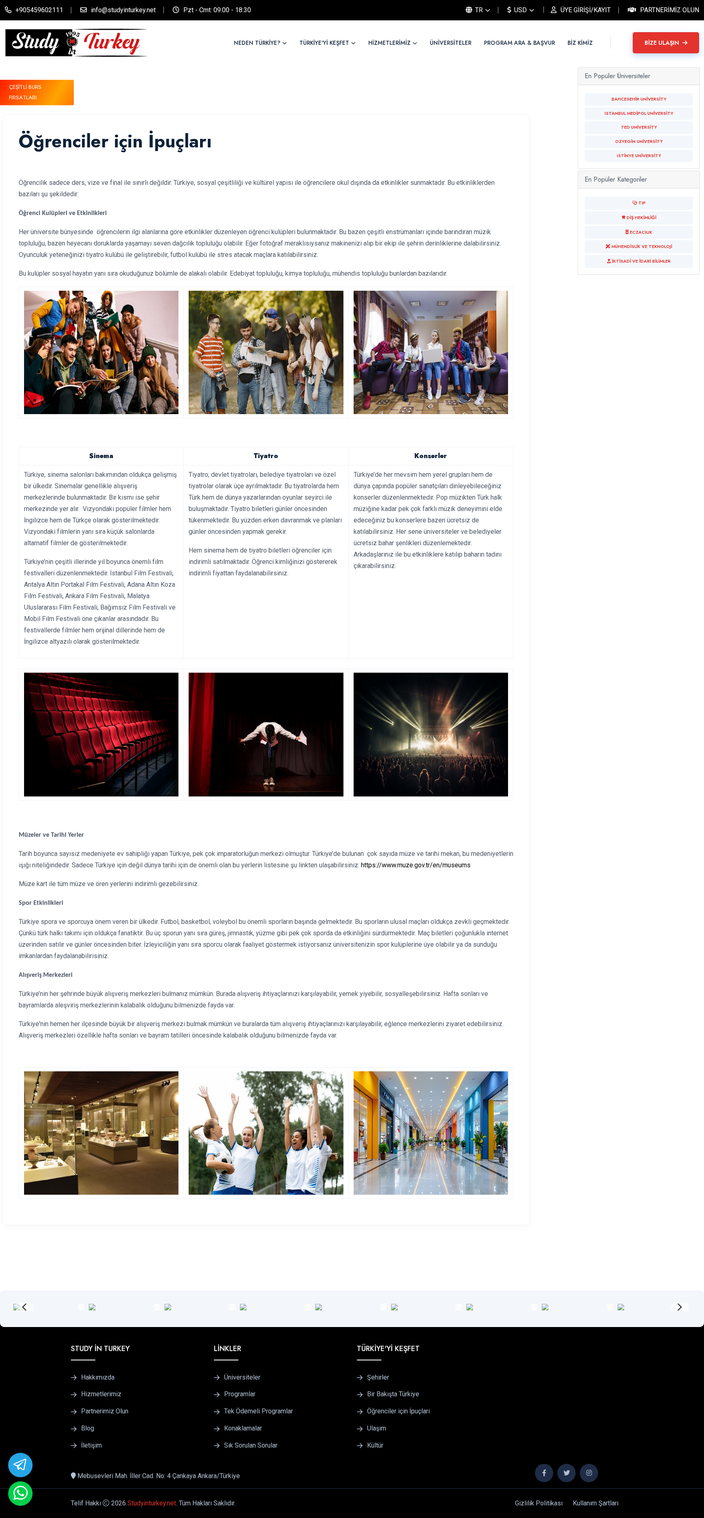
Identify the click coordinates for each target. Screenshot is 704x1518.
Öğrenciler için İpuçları (398, 1411)
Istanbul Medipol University (639, 113)
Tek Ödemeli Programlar (258, 1411)
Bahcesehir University (639, 99)
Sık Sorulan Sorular (250, 1445)
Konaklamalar (243, 1428)
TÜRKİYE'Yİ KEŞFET (324, 43)
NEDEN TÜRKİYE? (257, 43)
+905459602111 (39, 10)
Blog (87, 1428)
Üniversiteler (242, 1377)
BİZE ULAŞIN (663, 43)
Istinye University (639, 156)
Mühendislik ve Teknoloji (641, 246)
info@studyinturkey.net (123, 10)
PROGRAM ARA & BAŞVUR (519, 43)
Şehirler (378, 1377)
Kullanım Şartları (595, 1503)
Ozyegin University (639, 141)
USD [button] (520, 10)
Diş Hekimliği (640, 218)
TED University (639, 127)
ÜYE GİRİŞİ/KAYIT (586, 10)
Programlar (239, 1394)
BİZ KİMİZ (580, 43)
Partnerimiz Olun (669, 10)
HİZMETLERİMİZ (389, 43)
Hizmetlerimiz (101, 1394)
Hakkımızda (97, 1377)
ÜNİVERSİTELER (450, 43)
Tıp (641, 203)
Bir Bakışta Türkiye (393, 1394)
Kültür (375, 1445)
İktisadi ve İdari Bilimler (641, 261)
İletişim (91, 1445)
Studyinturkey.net (152, 1503)
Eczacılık (640, 232)
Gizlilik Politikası (539, 1503)
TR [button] (478, 10)
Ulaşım (376, 1428)
